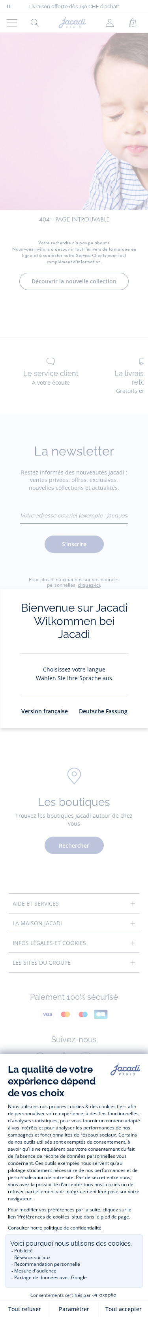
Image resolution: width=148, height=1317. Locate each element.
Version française (44, 711)
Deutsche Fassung (103, 711)
